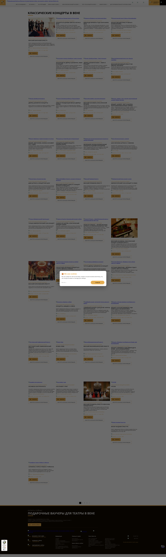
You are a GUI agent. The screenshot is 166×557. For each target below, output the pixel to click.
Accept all (97, 282)
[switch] (4, 549)
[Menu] (6, 540)
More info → (64, 282)
